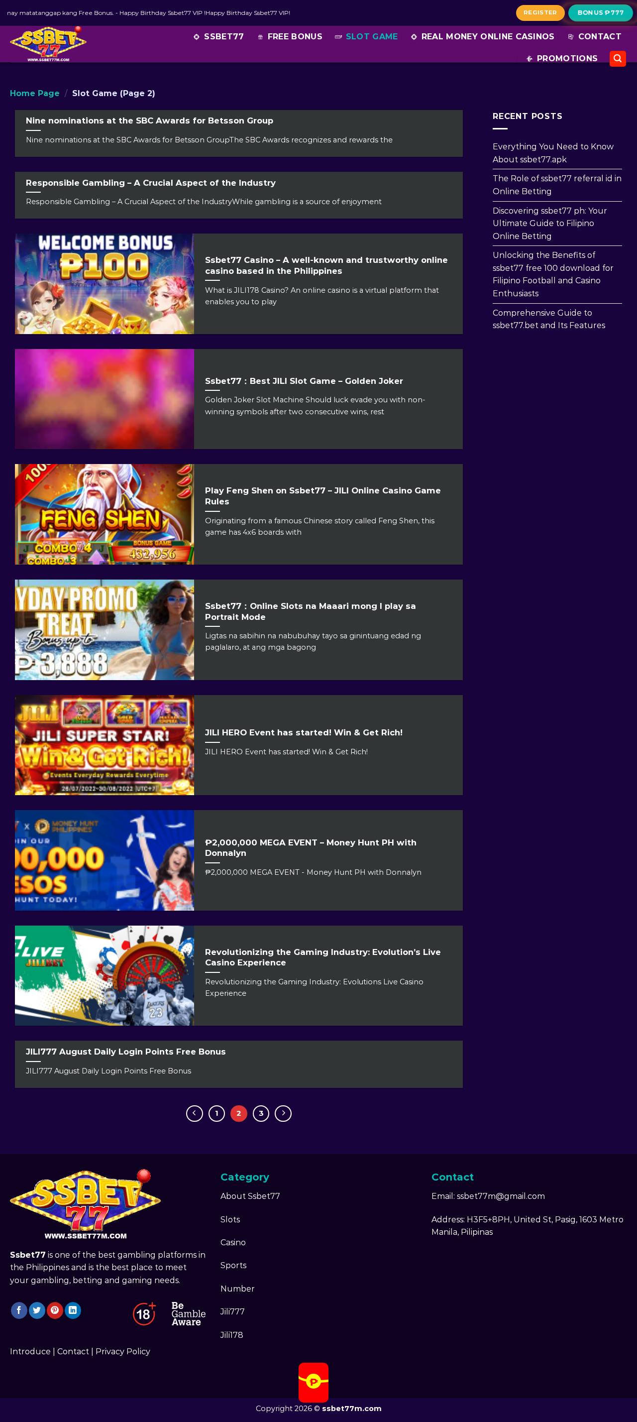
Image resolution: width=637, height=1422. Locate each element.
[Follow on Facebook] (19, 1310)
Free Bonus (295, 36)
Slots (230, 1219)
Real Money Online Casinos (488, 36)
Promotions (567, 58)
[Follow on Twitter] (37, 1310)
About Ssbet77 (250, 1196)
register (540, 12)
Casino (233, 1242)
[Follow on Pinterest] (55, 1310)
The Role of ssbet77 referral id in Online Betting (557, 185)
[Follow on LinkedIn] (73, 1310)
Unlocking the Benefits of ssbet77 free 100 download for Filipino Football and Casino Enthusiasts (553, 274)
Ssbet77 (224, 36)
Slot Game (372, 36)
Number (237, 1289)
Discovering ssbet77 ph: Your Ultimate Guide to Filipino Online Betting (550, 223)
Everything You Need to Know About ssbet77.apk (553, 153)
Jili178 (231, 1335)
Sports (233, 1265)
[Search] (618, 59)
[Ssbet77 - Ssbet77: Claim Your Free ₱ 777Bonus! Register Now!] (52, 44)
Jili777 (232, 1311)
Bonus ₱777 (601, 12)
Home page (35, 93)
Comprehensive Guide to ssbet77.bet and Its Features (549, 319)
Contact (600, 36)
